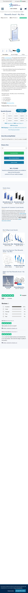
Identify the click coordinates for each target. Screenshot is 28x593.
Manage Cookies (11, 590)
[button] (7, 1)
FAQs (23, 54)
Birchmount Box (10, 103)
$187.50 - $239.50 (19, 287)
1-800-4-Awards (13, 8)
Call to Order (14, 162)
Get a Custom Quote (21, 110)
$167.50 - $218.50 (8, 202)
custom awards (22, 213)
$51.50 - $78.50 (8, 266)
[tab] (5, 55)
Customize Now (14, 153)
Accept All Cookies (20, 590)
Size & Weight (14, 54)
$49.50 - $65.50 (8, 244)
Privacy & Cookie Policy (18, 587)
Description (5, 54)
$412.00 (8, 287)
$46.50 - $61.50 (19, 244)
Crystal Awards (8, 57)
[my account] (21, 9)
